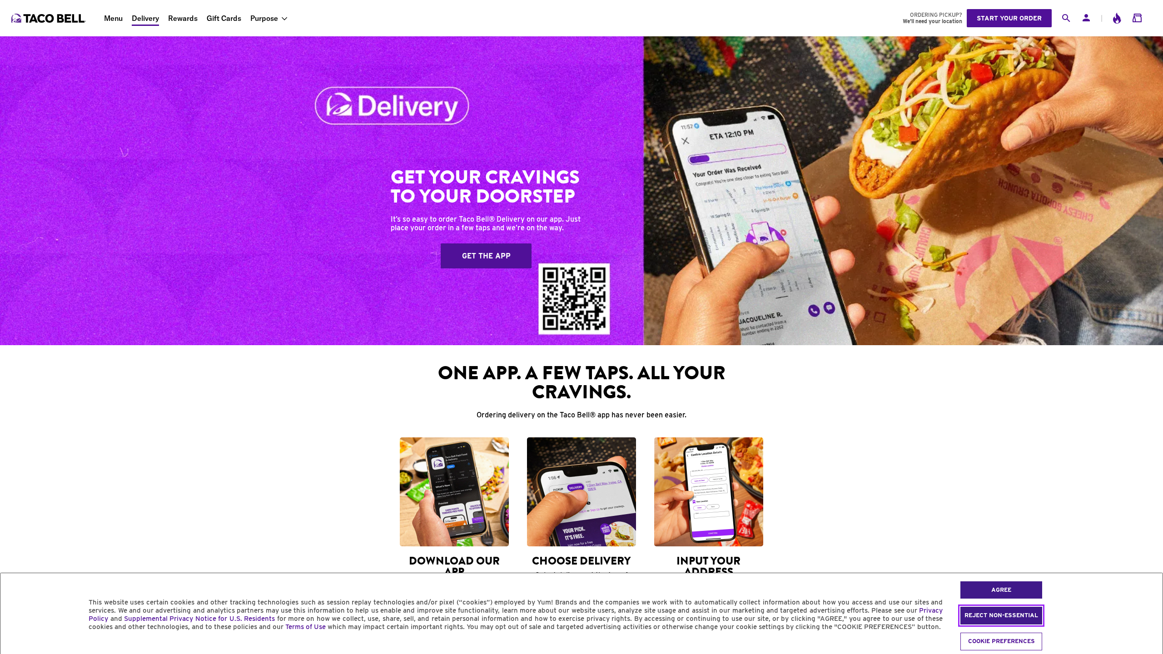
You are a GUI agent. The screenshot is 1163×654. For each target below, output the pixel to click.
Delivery (145, 18)
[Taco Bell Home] (49, 18)
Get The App (486, 256)
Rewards (183, 18)
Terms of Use (305, 627)
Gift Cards (224, 18)
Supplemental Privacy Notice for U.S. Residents (199, 618)
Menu (113, 18)
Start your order (1009, 18)
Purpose (264, 18)
